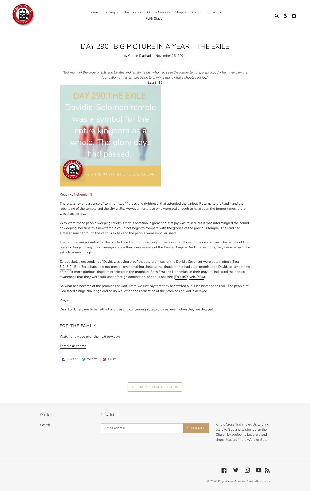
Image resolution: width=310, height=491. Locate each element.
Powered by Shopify (258, 481)
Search (45, 425)
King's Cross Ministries (231, 481)
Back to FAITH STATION (158, 387)
